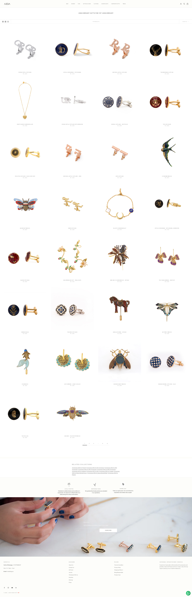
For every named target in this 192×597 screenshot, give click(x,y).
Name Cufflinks (72, 228)
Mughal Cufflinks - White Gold (119, 124)
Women (73, 3)
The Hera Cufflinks (72, 332)
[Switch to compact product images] (8, 22)
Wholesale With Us (73, 575)
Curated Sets (104, 3)
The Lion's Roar (167, 124)
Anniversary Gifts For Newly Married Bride (97, 473)
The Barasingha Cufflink (166, 72)
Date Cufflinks (120, 176)
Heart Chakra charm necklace (25, 124)
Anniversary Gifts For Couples (106, 471)
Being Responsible (118, 572)
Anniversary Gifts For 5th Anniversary (95, 467)
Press (70, 582)
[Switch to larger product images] (3, 22)
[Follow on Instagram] (8, 587)
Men (67, 3)
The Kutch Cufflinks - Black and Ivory (25, 176)
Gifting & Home (87, 3)
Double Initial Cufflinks (25, 72)
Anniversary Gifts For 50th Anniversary (106, 469)
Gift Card (71, 570)
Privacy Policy (117, 567)
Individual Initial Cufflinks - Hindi (72, 176)
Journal (70, 572)
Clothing (96, 3)
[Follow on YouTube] (12, 587)
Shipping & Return (118, 570)
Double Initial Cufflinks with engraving (72, 124)
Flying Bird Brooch (167, 176)
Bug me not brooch (25, 228)
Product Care (117, 575)
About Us (71, 565)
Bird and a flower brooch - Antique (119, 280)
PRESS (124, 3)
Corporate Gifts (115, 3)
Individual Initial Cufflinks (119, 72)
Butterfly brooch (167, 332)
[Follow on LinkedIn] (16, 587)
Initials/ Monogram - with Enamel (72, 72)
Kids (79, 3)
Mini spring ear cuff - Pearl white (72, 280)
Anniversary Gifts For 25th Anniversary (87, 469)
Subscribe (108, 530)
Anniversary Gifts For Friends (79, 467)
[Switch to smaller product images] (5, 22)
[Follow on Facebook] (4, 587)
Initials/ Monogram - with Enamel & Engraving (167, 228)
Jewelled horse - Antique (119, 332)
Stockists (71, 577)
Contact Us (71, 567)
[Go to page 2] (107, 443)
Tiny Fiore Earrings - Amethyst (167, 280)
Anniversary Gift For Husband (79, 471)
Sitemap (71, 580)
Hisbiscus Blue (25, 332)
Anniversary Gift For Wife (93, 471)
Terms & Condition (118, 565)
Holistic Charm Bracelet (119, 228)
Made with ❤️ (15, 592)
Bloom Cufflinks (25, 280)
